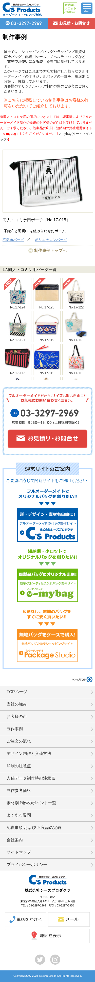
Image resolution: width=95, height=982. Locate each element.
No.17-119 (47, 340)
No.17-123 (46, 307)
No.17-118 (76, 340)
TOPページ (17, 692)
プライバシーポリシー (27, 864)
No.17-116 (47, 373)
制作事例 (15, 729)
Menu (87, 11)
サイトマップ (19, 852)
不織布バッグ (13, 240)
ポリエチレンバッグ (51, 240)
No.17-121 (17, 340)
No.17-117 (17, 373)
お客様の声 (17, 716)
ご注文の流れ (19, 741)
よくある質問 (19, 815)
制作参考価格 (19, 790)
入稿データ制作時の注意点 (31, 778)
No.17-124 (17, 307)
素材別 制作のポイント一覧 (31, 803)
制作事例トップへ (50, 250)
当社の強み (17, 704)
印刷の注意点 (19, 766)
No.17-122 (76, 307)
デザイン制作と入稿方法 (29, 753)
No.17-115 (76, 373)
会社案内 (15, 840)
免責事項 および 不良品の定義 (34, 827)
